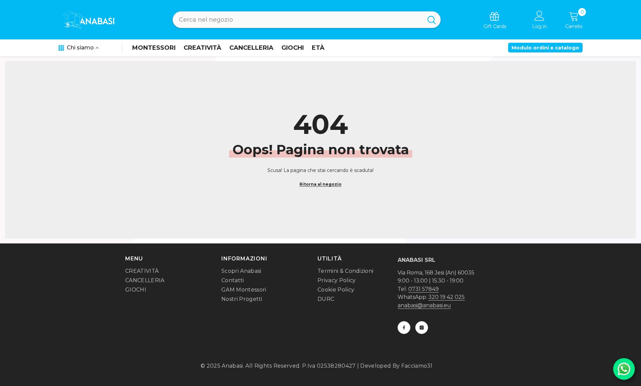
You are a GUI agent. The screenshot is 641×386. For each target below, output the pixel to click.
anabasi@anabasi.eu (424, 305)
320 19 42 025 (446, 297)
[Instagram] (421, 327)
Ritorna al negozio (320, 184)
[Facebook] (404, 327)
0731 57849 (423, 289)
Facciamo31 (417, 366)
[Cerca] (307, 19)
